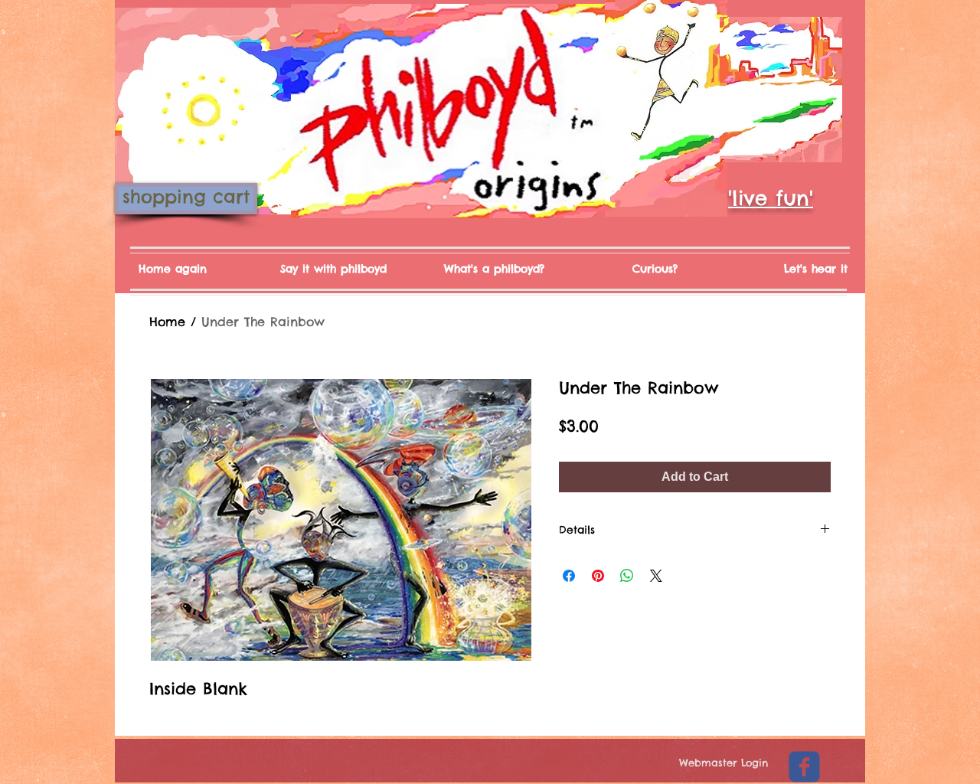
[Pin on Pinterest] (598, 576)
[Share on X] (656, 576)
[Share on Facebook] (569, 576)
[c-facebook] (804, 766)
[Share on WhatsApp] (627, 576)
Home (167, 321)
